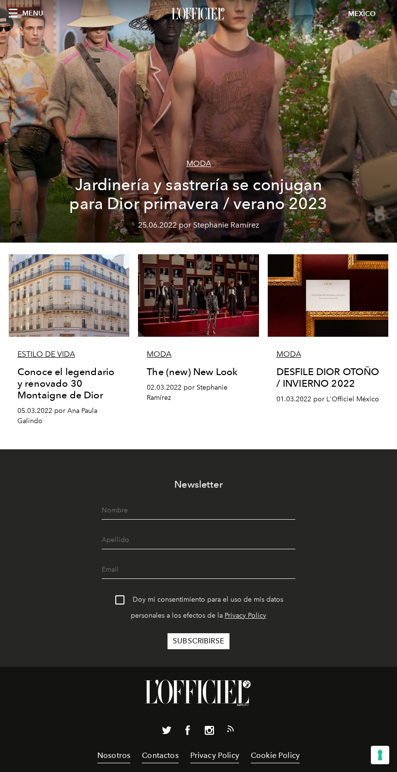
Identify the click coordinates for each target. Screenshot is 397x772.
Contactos (160, 755)
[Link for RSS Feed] (230, 731)
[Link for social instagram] (209, 732)
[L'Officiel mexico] (198, 14)
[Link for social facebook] (188, 732)
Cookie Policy (275, 755)
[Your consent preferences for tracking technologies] (380, 755)
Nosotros (113, 755)
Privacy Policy (245, 615)
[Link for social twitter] (166, 732)
